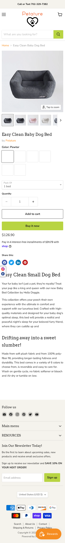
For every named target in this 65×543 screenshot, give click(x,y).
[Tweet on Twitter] (11, 262)
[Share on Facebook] (4, 262)
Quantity (6, 193)
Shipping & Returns (23, 527)
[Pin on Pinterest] (25, 262)
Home (5, 45)
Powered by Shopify (32, 536)
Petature (11, 140)
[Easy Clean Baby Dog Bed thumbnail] (8, 120)
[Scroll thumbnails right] (60, 120)
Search (17, 524)
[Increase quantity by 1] (33, 201)
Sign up (52, 478)
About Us (30, 524)
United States (31, 494)
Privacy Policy (44, 527)
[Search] (58, 34)
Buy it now (32, 226)
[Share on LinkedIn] (18, 262)
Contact (43, 524)
